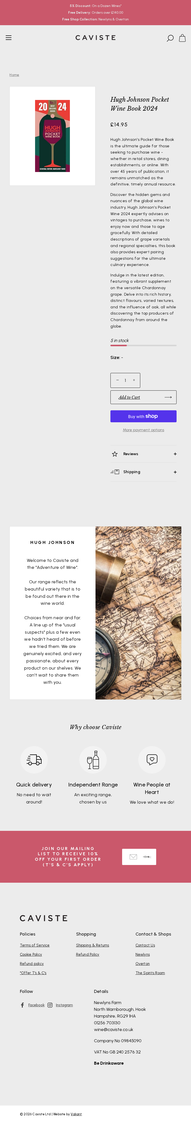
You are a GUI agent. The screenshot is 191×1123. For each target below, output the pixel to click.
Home (14, 75)
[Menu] (8, 37)
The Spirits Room (150, 973)
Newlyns (143, 954)
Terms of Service (35, 945)
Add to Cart (129, 397)
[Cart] (184, 38)
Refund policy (32, 963)
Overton (143, 963)
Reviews (130, 453)
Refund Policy (87, 954)
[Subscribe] (146, 857)
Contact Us (145, 945)
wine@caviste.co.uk (113, 1029)
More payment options (143, 430)
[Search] (169, 38)
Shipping (131, 471)
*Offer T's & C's (33, 973)
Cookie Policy (31, 954)
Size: (115, 357)
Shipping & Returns (92, 945)
